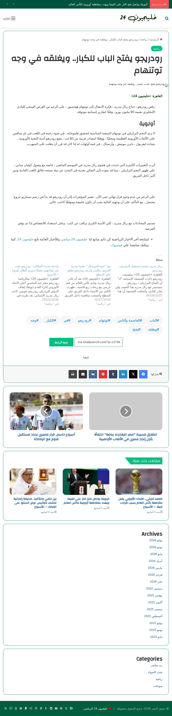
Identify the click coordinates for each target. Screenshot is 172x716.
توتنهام (103, 320)
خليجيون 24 (25, 239)
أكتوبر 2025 (155, 602)
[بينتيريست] (103, 374)
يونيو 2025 (155, 629)
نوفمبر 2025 (154, 595)
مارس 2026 (155, 567)
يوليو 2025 (155, 623)
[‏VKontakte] (93, 374)
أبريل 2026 (155, 560)
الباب (153, 320)
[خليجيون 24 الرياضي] (139, 18)
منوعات (158, 686)
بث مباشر (156, 665)
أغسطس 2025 (153, 616)
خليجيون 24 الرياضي (95, 708)
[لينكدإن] (123, 374)
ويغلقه (152, 329)
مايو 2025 (156, 636)
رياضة (143, 39)
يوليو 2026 (155, 540)
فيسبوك (116, 245)
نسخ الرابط (61, 342)
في (66, 320)
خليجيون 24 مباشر (74, 239)
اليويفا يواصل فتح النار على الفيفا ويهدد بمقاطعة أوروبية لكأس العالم (86, 501)
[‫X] (133, 374)
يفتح (135, 329)
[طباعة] (73, 374)
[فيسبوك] (143, 374)
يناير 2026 (156, 581)
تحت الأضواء (155, 672)
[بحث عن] (167, 19)
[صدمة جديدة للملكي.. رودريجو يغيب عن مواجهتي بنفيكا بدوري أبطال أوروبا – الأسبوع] (33, 285)
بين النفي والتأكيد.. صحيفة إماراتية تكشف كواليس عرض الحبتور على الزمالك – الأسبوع (35, 503)
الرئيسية (154, 39)
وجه (33, 320)
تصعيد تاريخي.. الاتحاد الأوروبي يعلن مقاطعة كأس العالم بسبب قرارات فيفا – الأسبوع (140, 503)
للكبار (50, 320)
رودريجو (83, 320)
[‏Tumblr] (113, 374)
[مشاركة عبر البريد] (83, 374)
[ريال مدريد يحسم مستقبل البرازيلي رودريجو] (136, 283)
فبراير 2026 (155, 574)
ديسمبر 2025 (154, 588)
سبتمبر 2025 (154, 609)
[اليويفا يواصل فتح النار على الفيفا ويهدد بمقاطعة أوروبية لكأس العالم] (86, 482)
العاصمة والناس (129, 320)
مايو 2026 (156, 554)
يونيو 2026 (155, 547)
